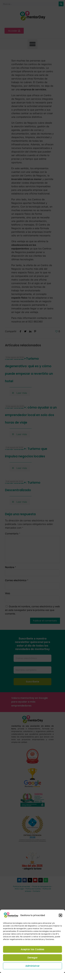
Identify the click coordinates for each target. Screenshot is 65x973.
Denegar (33, 957)
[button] (60, 915)
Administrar (32, 965)
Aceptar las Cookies (32, 949)
